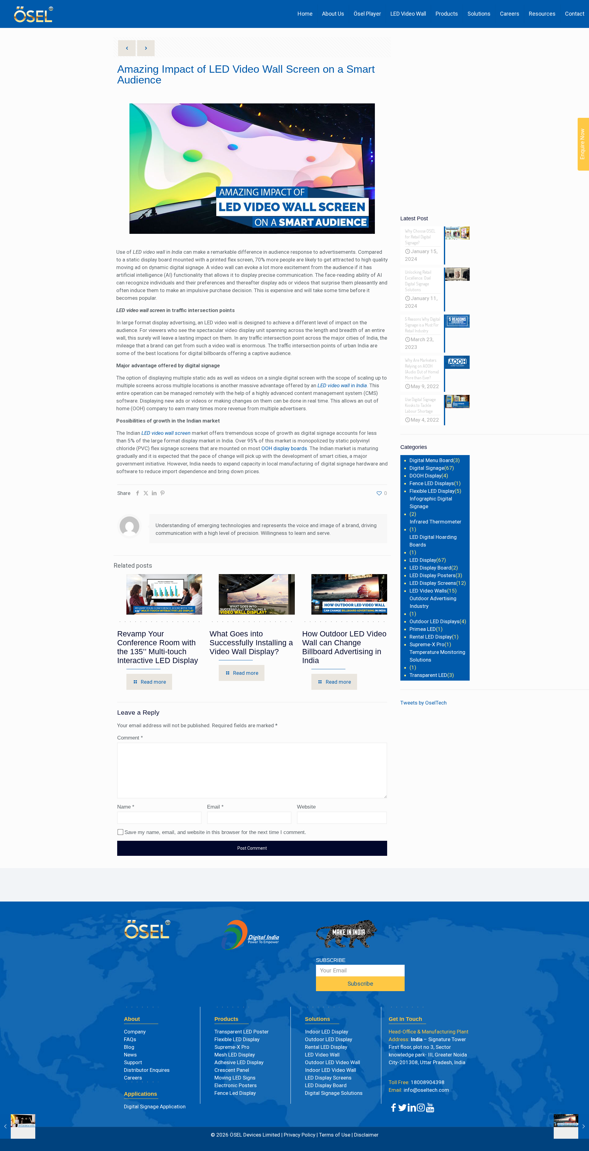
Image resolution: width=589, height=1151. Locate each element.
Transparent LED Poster (241, 1032)
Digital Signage (427, 468)
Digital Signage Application (155, 1106)
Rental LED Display (431, 637)
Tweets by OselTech (423, 703)
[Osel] (33, 14)
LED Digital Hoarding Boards (433, 541)
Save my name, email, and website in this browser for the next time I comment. (215, 832)
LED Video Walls (428, 591)
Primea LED (423, 629)
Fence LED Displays (432, 483)
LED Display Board (430, 568)
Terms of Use (334, 1135)
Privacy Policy (299, 1135)
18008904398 (417, 1082)
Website (306, 807)
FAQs (130, 1039)
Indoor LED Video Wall (330, 1070)
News (130, 1055)
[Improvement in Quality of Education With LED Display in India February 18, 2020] (17, 1126)
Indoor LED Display (326, 1032)
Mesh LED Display (234, 1055)
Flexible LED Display (432, 491)
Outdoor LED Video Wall (332, 1062)
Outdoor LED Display (328, 1039)
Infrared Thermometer (435, 522)
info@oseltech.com (419, 1090)
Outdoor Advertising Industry (433, 602)
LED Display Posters (433, 575)
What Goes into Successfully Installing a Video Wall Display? (251, 642)
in (342, 385)
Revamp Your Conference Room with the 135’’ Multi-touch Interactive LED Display (157, 647)
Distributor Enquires (147, 1070)
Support (133, 1062)
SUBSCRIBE (330, 960)
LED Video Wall (322, 1055)
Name (125, 807)
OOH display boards (284, 448)
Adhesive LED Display (239, 1062)
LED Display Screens (433, 583)
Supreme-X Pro (427, 644)
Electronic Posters (235, 1085)
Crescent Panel (231, 1070)
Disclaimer (366, 1135)
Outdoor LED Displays (435, 621)
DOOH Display (425, 476)
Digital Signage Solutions (334, 1093)
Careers (133, 1078)
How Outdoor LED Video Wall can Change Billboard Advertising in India (344, 647)
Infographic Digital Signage (431, 502)
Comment (130, 738)
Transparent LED (428, 675)
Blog (129, 1047)
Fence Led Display (235, 1093)
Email (215, 807)
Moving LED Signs (235, 1078)
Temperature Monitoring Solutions (437, 656)
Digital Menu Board (431, 460)
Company (135, 1032)
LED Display (423, 560)
